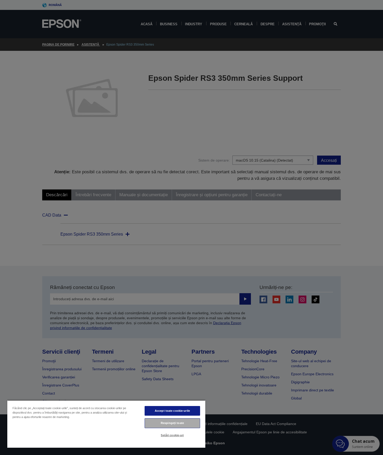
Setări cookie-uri (172, 435)
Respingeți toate (172, 423)
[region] (106, 424)
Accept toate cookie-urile (172, 410)
